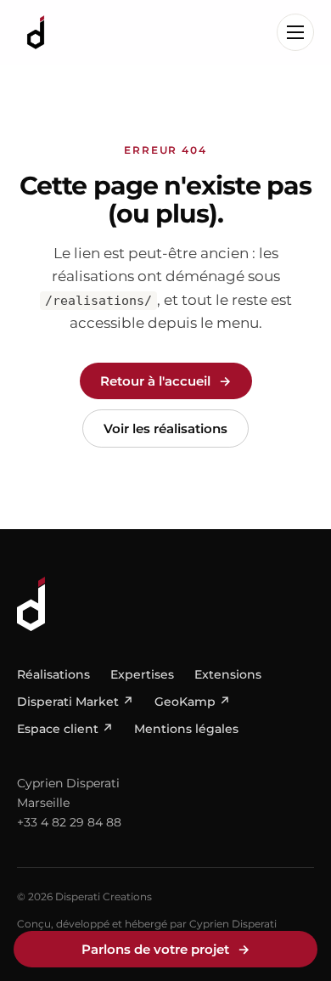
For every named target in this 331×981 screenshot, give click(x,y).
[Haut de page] (165, 604)
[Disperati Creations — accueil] (35, 32)
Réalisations (53, 674)
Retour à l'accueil (166, 381)
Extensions (227, 674)
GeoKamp (192, 701)
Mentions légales (186, 728)
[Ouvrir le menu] (295, 32)
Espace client (65, 728)
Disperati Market (75, 701)
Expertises (142, 674)
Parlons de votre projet (165, 949)
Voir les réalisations (165, 428)
